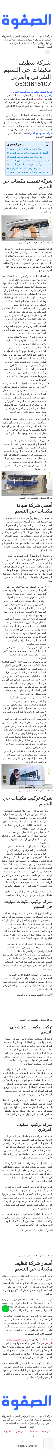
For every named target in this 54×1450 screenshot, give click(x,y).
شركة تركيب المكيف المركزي (25, 168)
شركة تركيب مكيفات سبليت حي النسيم (29, 160)
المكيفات (38, 98)
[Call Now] (5, 1308)
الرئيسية (46, 1431)
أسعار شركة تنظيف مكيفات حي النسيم (28, 171)
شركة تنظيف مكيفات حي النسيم (25, 149)
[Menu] (47, 52)
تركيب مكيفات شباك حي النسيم (26, 164)
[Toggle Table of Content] (46, 144)
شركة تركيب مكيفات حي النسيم (26, 156)
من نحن (20, 1431)
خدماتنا (33, 1431)
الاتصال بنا (27, 1441)
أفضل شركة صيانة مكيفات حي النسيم (29, 152)
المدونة (7, 1431)
